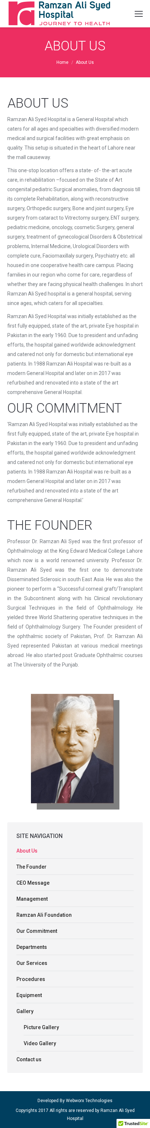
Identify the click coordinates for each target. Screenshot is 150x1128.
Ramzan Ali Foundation (44, 915)
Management (32, 899)
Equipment (29, 995)
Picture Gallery (41, 1027)
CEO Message (33, 883)
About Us (27, 851)
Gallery (24, 1011)
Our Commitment (36, 931)
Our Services (31, 963)
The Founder (31, 867)
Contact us (29, 1059)
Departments (31, 947)
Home (62, 62)
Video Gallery (40, 1043)
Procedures (30, 979)
